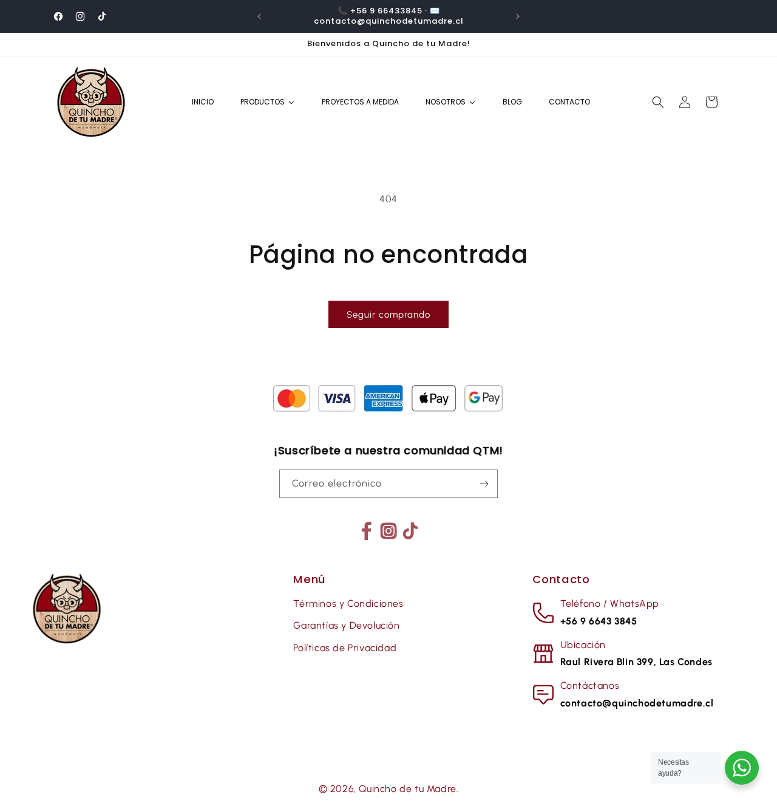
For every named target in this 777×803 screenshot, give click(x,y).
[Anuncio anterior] (259, 16)
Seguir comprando (388, 314)
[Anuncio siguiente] (517, 16)
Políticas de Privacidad (344, 648)
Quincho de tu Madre (407, 788)
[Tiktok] (410, 531)
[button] (658, 102)
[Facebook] (367, 531)
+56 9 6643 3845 (598, 621)
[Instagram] (388, 531)
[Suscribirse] (483, 484)
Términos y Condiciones (348, 603)
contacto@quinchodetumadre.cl (637, 703)
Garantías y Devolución (346, 625)
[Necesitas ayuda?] (742, 768)
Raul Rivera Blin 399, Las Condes (636, 662)
